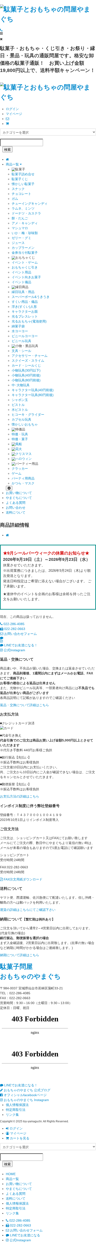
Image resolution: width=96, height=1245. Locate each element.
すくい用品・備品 (25, 302)
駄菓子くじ (20, 179)
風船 (18, 444)
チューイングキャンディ (30, 203)
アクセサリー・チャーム (30, 356)
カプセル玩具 (21, 419)
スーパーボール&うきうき (31, 297)
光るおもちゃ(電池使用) (29, 321)
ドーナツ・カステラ (26, 213)
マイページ (14, 114)
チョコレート (21, 194)
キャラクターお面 (25, 311)
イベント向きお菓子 (26, 277)
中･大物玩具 (21, 385)
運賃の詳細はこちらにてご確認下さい (27, 910)
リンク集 (12, 1114)
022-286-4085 (13, 624)
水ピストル (20, 409)
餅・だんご (20, 218)
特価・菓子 (20, 439)
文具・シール (21, 351)
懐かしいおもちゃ (25, 424)
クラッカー (20, 468)
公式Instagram (14, 650)
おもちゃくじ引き (25, 267)
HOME (11, 1174)
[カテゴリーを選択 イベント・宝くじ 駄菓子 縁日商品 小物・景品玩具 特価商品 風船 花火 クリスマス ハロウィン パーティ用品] (48, 132)
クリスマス (23, 454)
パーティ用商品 (23, 478)
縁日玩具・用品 (23, 292)
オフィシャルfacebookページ (25, 1095)
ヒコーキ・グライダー (28, 414)
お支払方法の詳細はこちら (19, 796)
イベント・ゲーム (25, 262)
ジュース (18, 243)
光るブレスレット (25, 316)
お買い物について (19, 493)
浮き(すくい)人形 (24, 306)
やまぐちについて (19, 498)
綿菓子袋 (18, 326)
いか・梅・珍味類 (25, 233)
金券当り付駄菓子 (25, 252)
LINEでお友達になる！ (20, 645)
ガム (15, 198)
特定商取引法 (15, 1110)
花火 (18, 449)
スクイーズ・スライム (28, 360)
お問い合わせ (15, 507)
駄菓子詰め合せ (23, 174)
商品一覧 (13, 164)
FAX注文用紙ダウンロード (22, 879)
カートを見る (19, 1138)
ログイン (12, 109)
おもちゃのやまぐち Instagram (26, 1100)
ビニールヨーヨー (25, 336)
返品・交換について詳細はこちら (24, 705)
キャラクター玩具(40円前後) (33, 390)
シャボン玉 (20, 400)
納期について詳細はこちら (19, 955)
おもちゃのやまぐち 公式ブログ (26, 1090)
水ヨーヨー (20, 331)
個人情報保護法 (17, 1105)
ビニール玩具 (21, 341)
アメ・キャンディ (25, 223)
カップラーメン (23, 248)
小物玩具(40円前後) (26, 375)
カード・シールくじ (26, 365)
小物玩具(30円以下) (26, 370)
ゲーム (16, 473)
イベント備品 (21, 282)
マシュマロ (20, 228)
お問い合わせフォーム (20, 634)
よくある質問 (15, 502)
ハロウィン (23, 459)
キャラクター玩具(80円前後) (33, 395)
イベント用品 (21, 272)
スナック (18, 189)
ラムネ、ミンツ (23, 208)
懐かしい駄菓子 (23, 184)
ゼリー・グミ (21, 238)
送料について (15, 512)
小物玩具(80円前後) (26, 380)
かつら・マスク (23, 483)
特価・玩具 (20, 434)
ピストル (18, 405)
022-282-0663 (14, 629)
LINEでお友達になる (24, 1235)
